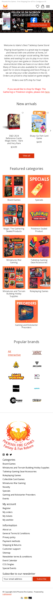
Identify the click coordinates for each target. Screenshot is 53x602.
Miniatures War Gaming (13, 261)
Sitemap (6, 552)
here (47, 92)
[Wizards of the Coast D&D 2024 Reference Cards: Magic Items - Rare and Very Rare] (14, 121)
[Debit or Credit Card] (30, 598)
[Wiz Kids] (37, 401)
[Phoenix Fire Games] (5, 6)
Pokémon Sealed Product (39, 230)
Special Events (9, 568)
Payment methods (11, 541)
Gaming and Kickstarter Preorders (26, 326)
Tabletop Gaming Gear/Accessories (39, 261)
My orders (7, 512)
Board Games (13, 199)
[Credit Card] (21, 598)
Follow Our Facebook (39, 25)
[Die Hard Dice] (37, 365)
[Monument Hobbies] (16, 389)
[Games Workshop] (16, 377)
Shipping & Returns (12, 545)
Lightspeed (7, 594)
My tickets (7, 516)
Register (7, 508)
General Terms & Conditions (16, 533)
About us (7, 529)
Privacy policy (9, 537)
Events (6, 498)
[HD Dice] (37, 377)
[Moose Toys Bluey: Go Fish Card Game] (39, 121)
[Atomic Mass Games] (16, 365)
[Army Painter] (37, 353)
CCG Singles (8, 564)
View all (26, 155)
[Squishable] (37, 389)
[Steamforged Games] (16, 401)
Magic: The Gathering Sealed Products (13, 230)
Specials (39, 199)
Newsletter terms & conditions (17, 556)
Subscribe (41, 578)
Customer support (11, 548)
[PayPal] (26, 598)
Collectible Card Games (14, 479)
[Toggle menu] (47, 6)
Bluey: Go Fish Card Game (39, 137)
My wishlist (8, 519)
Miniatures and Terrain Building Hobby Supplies (14, 294)
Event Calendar (10, 560)
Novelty (6, 487)
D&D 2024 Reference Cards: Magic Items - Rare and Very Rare (14, 139)
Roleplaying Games (39, 291)
